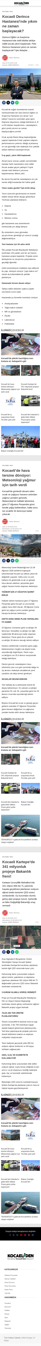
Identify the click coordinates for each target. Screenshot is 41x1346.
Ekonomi (8, 1307)
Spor (6, 1317)
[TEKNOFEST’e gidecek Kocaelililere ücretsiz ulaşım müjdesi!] (20, 826)
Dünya (7, 1314)
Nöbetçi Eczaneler (11, 1275)
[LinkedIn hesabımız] (33, 1235)
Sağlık (7, 1325)
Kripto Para (9, 1289)
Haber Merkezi (14, 58)
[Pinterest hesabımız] (25, 1235)
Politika (7, 1310)
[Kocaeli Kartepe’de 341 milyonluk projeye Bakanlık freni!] (30, 373)
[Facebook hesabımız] (10, 1235)
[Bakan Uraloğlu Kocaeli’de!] (20, 437)
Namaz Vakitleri (10, 1279)
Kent (37, 65)
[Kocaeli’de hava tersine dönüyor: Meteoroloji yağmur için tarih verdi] (10, 373)
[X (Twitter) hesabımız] (14, 1235)
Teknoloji (8, 1328)
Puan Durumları (10, 1286)
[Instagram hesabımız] (17, 1235)
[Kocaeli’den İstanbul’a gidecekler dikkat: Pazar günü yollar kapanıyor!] (30, 404)
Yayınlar (7, 1293)
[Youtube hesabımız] (21, 1235)
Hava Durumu (10, 1282)
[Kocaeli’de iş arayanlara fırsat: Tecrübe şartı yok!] (10, 404)
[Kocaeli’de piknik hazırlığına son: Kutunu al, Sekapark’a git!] (20, 344)
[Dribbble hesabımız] (29, 1235)
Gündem (31, 65)
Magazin (8, 1321)
